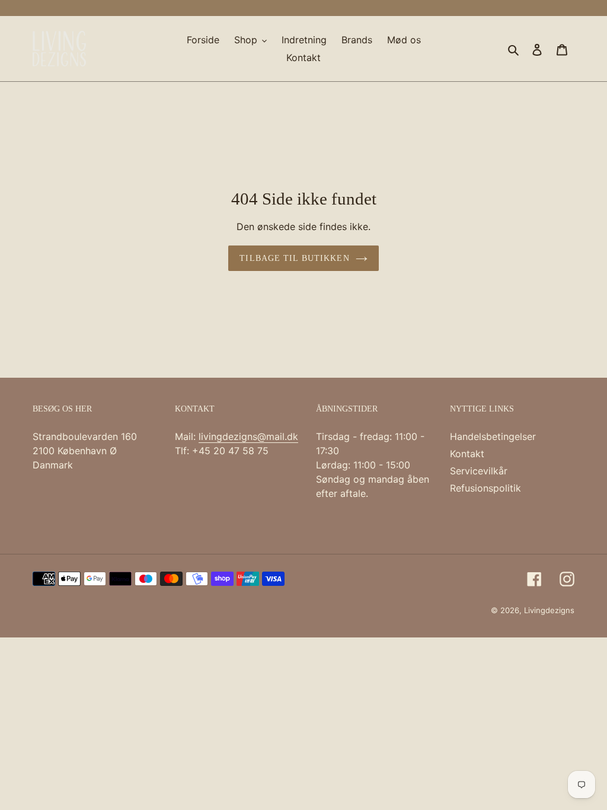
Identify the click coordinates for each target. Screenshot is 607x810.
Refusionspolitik (485, 488)
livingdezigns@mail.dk (248, 436)
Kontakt (467, 454)
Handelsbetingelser (493, 436)
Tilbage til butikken (294, 258)
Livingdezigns (549, 610)
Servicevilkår (478, 471)
